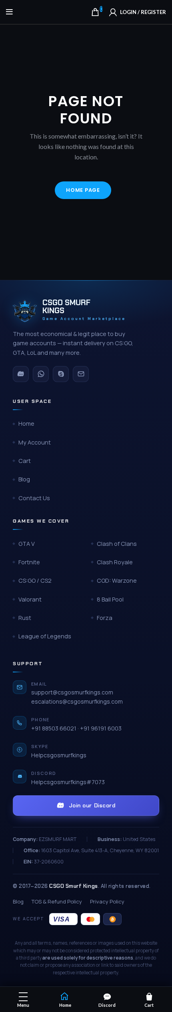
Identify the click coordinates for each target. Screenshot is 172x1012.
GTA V (26, 543)
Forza (104, 618)
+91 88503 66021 (53, 728)
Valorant (30, 599)
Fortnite (29, 562)
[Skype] (61, 374)
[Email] (81, 374)
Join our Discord (92, 805)
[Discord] (21, 374)
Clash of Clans (117, 543)
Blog (24, 479)
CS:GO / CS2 (35, 580)
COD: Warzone (117, 580)
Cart (24, 461)
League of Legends (44, 636)
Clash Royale (115, 562)
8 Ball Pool (110, 599)
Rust (24, 618)
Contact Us (34, 498)
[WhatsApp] (41, 374)
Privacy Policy (107, 901)
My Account (34, 442)
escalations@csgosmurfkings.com (77, 701)
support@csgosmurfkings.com (72, 692)
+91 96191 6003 (101, 728)
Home (26, 423)
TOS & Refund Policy (57, 901)
